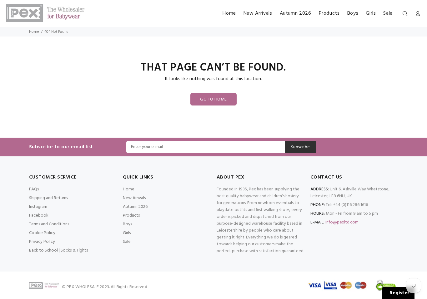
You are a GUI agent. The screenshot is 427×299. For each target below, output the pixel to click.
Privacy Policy (42, 241)
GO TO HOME (213, 99)
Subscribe (300, 147)
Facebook (38, 215)
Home (34, 32)
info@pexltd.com (342, 222)
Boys (127, 224)
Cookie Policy (42, 233)
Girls (127, 233)
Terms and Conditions (49, 224)
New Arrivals (134, 198)
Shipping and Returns (48, 198)
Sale (127, 241)
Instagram (38, 206)
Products (131, 215)
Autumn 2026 (135, 206)
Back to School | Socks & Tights (58, 250)
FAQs (34, 189)
